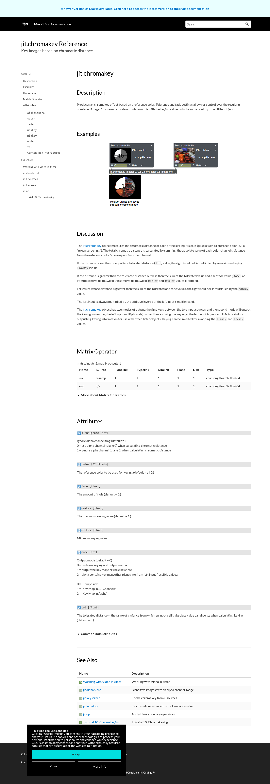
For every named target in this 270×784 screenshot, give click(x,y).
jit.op (26, 191)
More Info (99, 766)
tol (29, 147)
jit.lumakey (29, 185)
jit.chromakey (92, 245)
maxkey (32, 130)
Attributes (29, 105)
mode (30, 141)
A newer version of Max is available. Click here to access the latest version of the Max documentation (135, 8)
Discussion (29, 93)
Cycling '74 (149, 772)
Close (53, 766)
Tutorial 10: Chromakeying (39, 197)
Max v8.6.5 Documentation (52, 24)
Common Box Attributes (43, 152)
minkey (32, 135)
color (31, 118)
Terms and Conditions (127, 772)
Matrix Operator (33, 99)
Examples (28, 86)
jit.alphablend (31, 173)
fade (30, 124)
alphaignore (36, 112)
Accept (76, 754)
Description (30, 81)
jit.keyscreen (30, 178)
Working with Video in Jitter (39, 166)
